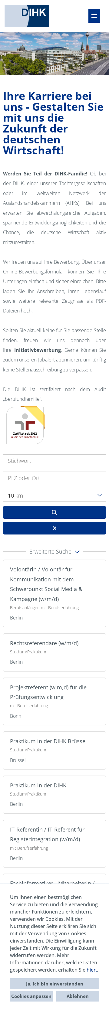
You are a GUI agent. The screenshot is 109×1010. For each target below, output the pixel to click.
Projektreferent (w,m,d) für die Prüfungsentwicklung (48, 692)
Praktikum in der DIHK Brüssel (48, 741)
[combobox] (54, 495)
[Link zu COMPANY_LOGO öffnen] (27, 16)
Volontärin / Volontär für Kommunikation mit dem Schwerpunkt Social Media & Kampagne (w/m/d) (46, 584)
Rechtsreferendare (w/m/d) (44, 643)
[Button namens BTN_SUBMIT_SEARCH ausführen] (54, 512)
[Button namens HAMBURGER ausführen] (94, 16)
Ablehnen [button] (78, 996)
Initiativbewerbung (37, 350)
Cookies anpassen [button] (31, 996)
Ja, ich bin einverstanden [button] (54, 984)
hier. (92, 969)
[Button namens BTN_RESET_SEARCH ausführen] (54, 528)
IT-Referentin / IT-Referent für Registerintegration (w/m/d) (47, 834)
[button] (54, 551)
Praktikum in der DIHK (38, 785)
